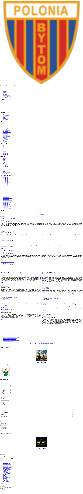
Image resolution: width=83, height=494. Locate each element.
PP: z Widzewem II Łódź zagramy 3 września (9, 297)
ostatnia (51, 343)
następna (47, 343)
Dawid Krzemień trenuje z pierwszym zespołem (11, 332)
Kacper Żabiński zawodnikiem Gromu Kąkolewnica (12, 331)
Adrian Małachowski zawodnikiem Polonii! (8, 218)
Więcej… (2, 227)
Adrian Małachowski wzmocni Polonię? (49, 285)
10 (45, 343)
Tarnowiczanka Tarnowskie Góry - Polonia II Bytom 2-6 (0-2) (14, 329)
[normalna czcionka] (10, 85)
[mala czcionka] (17, 85)
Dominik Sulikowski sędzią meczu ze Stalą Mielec (12, 330)
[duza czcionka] (3, 85)
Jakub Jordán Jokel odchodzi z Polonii (48, 272)
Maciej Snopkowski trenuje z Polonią (7, 230)
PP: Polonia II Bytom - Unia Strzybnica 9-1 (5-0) (50, 298)
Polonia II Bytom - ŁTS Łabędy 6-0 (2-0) (8, 250)
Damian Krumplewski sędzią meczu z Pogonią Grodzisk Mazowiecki (13, 284)
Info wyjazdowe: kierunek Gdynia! (7, 309)
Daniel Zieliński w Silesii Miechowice (9, 339)
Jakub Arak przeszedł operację (8, 341)
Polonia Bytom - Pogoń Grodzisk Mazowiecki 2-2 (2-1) (11, 272)
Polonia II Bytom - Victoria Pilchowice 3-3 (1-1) (11, 337)
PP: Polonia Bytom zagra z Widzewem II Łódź (11, 340)
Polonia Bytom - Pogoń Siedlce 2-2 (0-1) (10, 338)
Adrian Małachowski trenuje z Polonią (7, 240)
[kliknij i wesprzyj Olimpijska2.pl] (5, 377)
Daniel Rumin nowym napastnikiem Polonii (10, 336)
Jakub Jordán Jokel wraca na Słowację (7, 262)
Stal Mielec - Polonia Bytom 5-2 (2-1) (48, 314)
